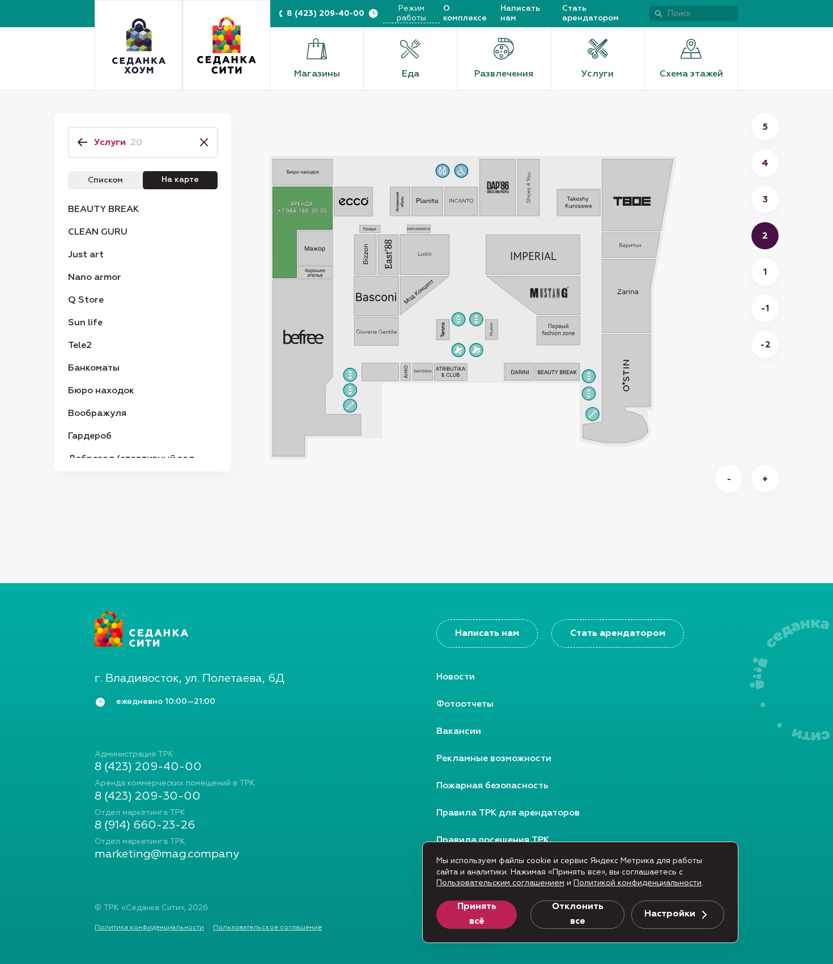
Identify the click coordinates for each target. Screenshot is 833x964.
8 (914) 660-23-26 (145, 825)
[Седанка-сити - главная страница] (246, 628)
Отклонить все (578, 914)
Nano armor (94, 277)
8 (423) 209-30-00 (148, 796)
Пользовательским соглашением (500, 883)
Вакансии (458, 731)
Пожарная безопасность (492, 786)
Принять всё (476, 914)
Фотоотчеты (465, 704)
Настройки (669, 914)
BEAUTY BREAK (103, 209)
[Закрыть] (200, 142)
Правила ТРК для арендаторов (508, 813)
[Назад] (82, 142)
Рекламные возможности (493, 758)
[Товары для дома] (139, 45)
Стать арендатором (590, 13)
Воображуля (97, 413)
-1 (765, 308)
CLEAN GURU (98, 232)
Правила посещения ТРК (492, 840)
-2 (765, 345)
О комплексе (465, 13)
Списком (105, 180)
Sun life (85, 323)
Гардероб (90, 436)
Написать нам (520, 13)
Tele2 (80, 345)
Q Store (86, 300)
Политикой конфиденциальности (637, 883)
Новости (455, 677)
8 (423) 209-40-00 (325, 14)
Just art (86, 255)
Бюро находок (101, 391)
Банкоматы (94, 368)
